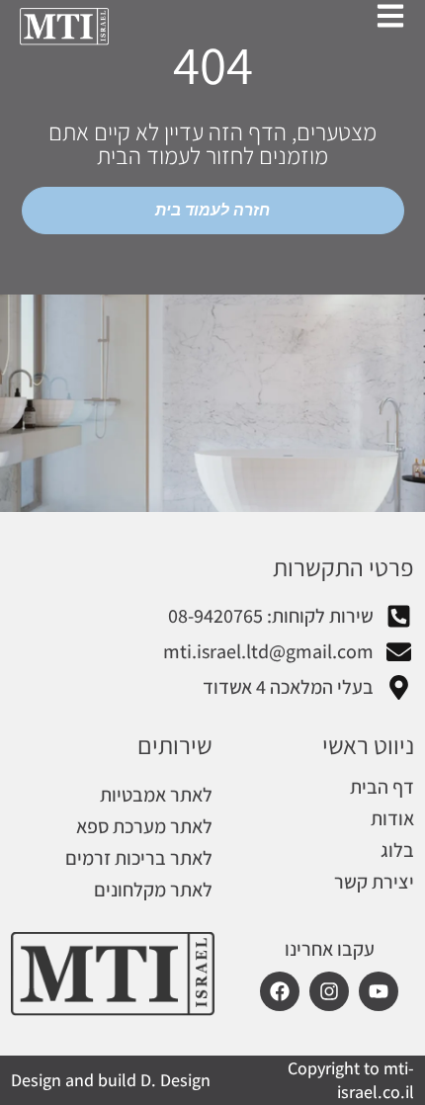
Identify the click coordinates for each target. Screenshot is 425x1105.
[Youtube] (378, 991)
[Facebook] (279, 991)
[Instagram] (329, 991)
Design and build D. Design (111, 1079)
